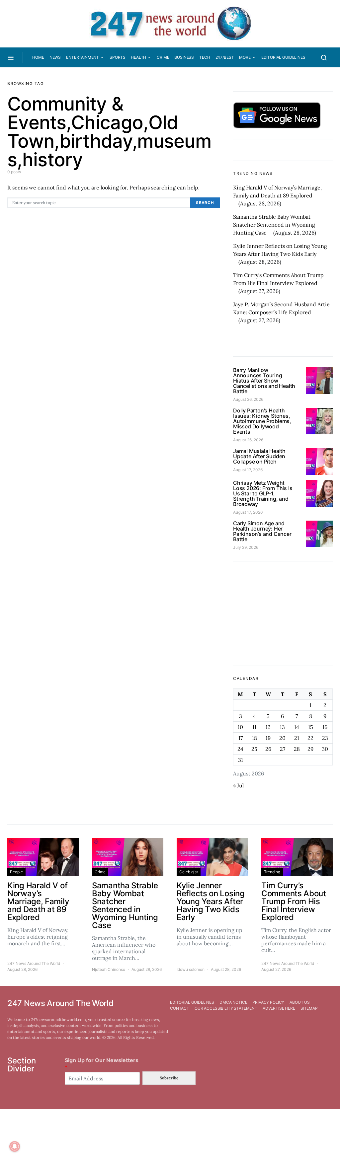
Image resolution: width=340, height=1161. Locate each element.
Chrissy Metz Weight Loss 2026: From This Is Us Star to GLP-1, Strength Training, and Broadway (262, 493)
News (55, 57)
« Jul (238, 785)
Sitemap (309, 1008)
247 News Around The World (33, 963)
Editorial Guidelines (283, 57)
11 (254, 727)
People (16, 871)
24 (240, 749)
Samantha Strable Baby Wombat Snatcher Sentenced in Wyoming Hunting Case (274, 224)
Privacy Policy (268, 1002)
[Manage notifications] (14, 1146)
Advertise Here (279, 1008)
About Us (300, 1002)
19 (268, 738)
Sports (118, 57)
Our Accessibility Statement (226, 1008)
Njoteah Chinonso (108, 969)
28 (297, 749)
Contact (179, 1008)
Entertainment (82, 57)
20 (282, 738)
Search (205, 202)
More (244, 57)
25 (254, 749)
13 (282, 727)
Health (138, 57)
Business (184, 57)
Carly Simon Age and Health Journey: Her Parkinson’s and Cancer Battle (262, 531)
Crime (163, 57)
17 (240, 738)
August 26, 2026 (248, 399)
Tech (204, 57)
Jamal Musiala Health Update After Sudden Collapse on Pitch (259, 456)
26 (268, 749)
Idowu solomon (191, 969)
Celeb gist (188, 871)
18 (254, 738)
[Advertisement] (283, 613)
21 (296, 738)
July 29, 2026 (245, 547)
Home (38, 57)
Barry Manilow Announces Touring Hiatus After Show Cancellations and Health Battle (264, 381)
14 (296, 727)
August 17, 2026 (248, 469)
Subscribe (169, 1077)
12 (268, 727)
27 (282, 749)
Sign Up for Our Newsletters (101, 1063)
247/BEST (224, 57)
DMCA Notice (233, 1002)
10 (240, 727)
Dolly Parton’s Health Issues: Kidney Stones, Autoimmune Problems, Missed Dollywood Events (262, 421)
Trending (272, 871)
